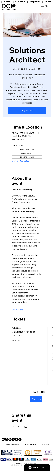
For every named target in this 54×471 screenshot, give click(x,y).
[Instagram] (6, 439)
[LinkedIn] (10, 439)
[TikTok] (19, 439)
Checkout (36, 399)
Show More (17, 309)
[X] (13, 439)
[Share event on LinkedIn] (26, 427)
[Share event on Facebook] (13, 427)
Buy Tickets (27, 110)
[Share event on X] (19, 427)
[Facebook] (16, 439)
